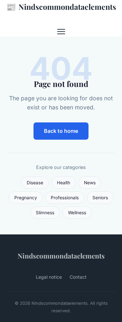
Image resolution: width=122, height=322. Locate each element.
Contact (78, 277)
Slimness (45, 212)
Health (63, 182)
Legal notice (49, 277)
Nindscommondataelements (61, 6)
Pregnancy (25, 197)
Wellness (77, 212)
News (90, 182)
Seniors (100, 197)
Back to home (61, 131)
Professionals (65, 197)
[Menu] (61, 31)
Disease (35, 182)
